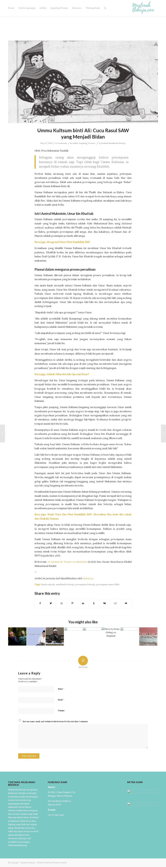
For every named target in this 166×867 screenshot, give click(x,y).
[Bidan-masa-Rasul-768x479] (83, 82)
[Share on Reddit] (115, 603)
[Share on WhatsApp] (61, 603)
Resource (76, 8)
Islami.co (88, 578)
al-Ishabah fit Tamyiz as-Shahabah (67, 561)
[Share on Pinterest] (72, 603)
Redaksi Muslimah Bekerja (113, 143)
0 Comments (61, 143)
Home (11, 8)
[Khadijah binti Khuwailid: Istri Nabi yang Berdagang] (163, 433)
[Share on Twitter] (51, 603)
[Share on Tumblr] (94, 603)
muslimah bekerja (65, 584)
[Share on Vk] (104, 603)
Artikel (43, 8)
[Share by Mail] (126, 603)
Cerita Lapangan (26, 8)
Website (61, 710)
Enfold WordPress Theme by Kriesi (51, 862)
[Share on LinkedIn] (83, 603)
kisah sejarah (48, 584)
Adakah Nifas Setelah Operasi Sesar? (68, 374)
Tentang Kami (93, 8)
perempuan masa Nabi (107, 584)
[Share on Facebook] (40, 603)
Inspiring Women (59, 8)
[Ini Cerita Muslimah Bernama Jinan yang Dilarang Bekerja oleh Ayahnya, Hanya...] (2, 433)
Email (61, 699)
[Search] (105, 8)
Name (61, 688)
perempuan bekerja (85, 584)
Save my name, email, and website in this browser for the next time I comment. (55, 721)
